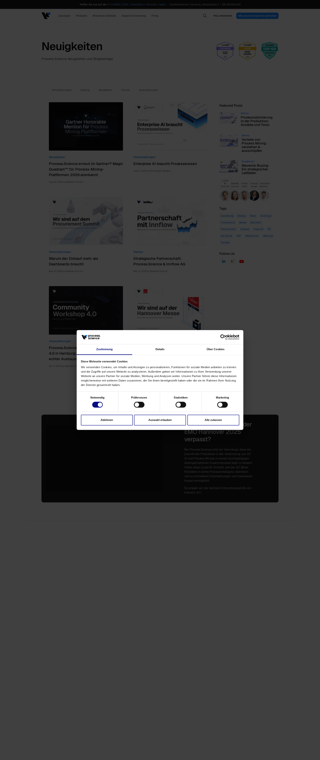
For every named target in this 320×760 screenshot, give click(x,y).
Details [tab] (160, 349)
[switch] (139, 405)
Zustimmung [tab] (104, 349)
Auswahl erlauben (160, 420)
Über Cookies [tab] (215, 349)
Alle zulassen (213, 420)
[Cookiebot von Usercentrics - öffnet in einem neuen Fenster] (223, 337)
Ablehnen (107, 420)
